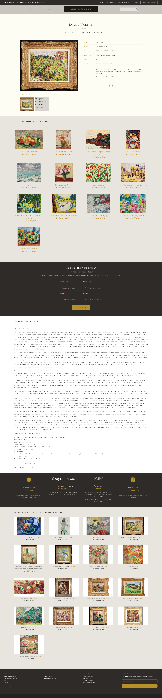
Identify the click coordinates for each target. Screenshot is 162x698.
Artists (41, 9)
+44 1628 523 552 (48, 676)
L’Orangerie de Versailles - (98, 599)
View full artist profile (140, 321)
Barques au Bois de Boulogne (63, 215)
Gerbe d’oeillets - (29, 599)
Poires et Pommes (29, 152)
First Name (64, 282)
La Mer (29, 185)
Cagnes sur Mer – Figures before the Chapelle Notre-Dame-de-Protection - (29, 568)
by (29, 154)
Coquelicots (98, 185)
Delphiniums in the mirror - (63, 566)
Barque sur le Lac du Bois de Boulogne (29, 216)
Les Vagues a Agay (98, 215)
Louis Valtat (81, 25)
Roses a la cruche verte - (98, 627)
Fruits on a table (29, 249)
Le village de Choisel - (133, 599)
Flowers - (133, 566)
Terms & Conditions (153, 696)
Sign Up (140, 686)
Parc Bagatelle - (29, 627)
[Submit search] (136, 9)
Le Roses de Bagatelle (133, 215)
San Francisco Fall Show (89, 682)
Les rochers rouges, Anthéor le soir (98, 153)
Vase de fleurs (133, 152)
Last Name (87, 282)
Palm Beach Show (87, 678)
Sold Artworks (53, 9)
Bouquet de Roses (63, 185)
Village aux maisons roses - (29, 656)
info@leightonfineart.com (50, 678)
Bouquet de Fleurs (64, 152)
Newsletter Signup (149, 2)
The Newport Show (88, 676)
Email (62, 293)
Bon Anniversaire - (63, 537)
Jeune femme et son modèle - (63, 599)
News (136, 2)
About (105, 9)
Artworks (31, 9)
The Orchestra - (133, 627)
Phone (85, 293)
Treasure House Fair (88, 680)
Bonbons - (98, 537)
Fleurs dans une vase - (98, 566)
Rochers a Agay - (64, 627)
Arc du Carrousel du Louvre (133, 185)
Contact (114, 9)
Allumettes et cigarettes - (29, 537)
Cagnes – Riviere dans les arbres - (133, 537)
